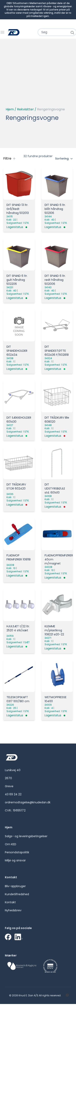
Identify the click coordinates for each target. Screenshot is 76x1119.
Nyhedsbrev (13, 910)
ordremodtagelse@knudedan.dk (27, 802)
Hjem (10, 109)
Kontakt (10, 902)
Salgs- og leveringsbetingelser (26, 836)
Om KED (10, 844)
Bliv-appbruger (15, 886)
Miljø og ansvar (15, 860)
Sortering (62, 159)
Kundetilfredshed (17, 894)
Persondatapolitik (17, 852)
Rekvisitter (25, 109)
